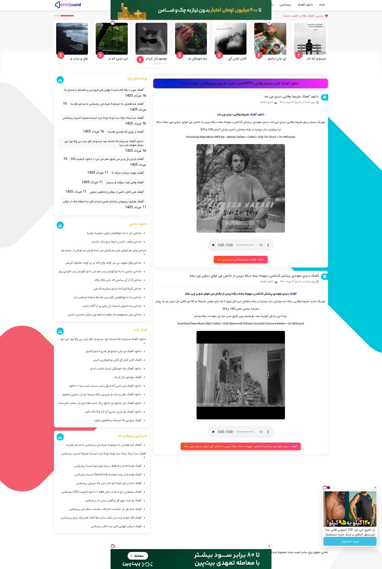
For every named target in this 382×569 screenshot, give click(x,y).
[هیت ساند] (68, 4)
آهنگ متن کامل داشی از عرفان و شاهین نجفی (116, 192)
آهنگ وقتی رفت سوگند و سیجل (124, 182)
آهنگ (292, 294)
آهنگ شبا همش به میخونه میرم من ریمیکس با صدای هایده (106, 104)
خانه (322, 5)
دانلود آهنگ (305, 5)
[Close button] (375, 487)
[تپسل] (113, 546)
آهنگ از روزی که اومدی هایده (125, 132)
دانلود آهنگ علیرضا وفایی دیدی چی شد (291, 96)
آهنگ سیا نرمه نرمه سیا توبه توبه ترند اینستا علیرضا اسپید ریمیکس (102, 118)
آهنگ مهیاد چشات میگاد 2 (127, 173)
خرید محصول (350, 541)
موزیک (321, 122)
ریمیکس (285, 5)
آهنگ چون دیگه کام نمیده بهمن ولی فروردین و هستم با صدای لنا (103, 90)
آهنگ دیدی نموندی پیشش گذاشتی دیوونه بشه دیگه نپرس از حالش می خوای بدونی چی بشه (254, 276)
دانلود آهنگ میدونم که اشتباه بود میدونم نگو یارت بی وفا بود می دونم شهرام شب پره (104, 143)
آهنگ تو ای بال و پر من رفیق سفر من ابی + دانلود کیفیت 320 (107, 159)
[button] (67, 15)
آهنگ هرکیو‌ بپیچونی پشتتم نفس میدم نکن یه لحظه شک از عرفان (103, 201)
